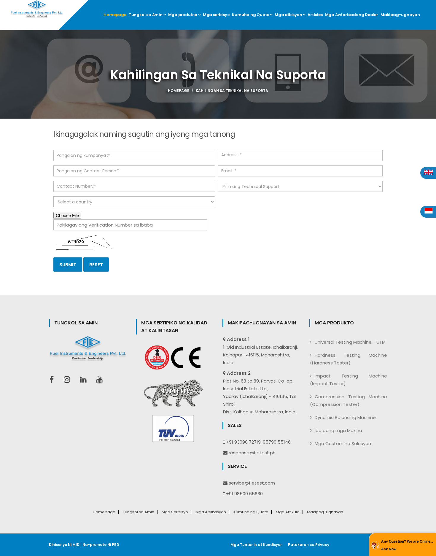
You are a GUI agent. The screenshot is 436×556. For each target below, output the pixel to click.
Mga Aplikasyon (210, 512)
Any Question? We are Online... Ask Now (407, 545)
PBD (115, 544)
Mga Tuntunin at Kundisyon (256, 545)
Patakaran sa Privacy (308, 545)
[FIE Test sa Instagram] (70, 379)
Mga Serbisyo (175, 512)
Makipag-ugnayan (400, 14)
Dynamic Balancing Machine (345, 417)
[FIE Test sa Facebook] (55, 379)
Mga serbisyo (216, 14)
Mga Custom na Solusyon (343, 443)
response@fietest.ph (252, 453)
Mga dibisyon (289, 14)
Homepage (115, 14)
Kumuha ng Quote (251, 14)
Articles (315, 14)
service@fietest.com (252, 483)
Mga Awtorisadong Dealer (351, 14)
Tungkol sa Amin (146, 14)
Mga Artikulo (288, 512)
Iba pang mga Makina (338, 430)
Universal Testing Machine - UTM (350, 342)
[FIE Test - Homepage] (37, 9)
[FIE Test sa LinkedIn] (86, 379)
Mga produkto (183, 14)
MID (75, 544)
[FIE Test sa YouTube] (102, 379)
